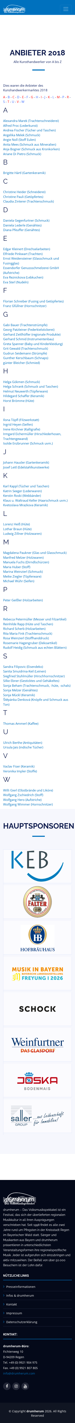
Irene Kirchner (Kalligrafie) (21, 429)
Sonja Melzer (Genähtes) (20, 690)
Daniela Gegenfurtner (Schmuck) (26, 220)
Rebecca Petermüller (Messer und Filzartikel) (34, 619)
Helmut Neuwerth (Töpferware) (25, 391)
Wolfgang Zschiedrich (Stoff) (23, 795)
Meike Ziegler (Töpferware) (22, 576)
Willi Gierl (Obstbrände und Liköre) (28, 790)
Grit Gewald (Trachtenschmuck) (25, 348)
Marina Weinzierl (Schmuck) (23, 571)
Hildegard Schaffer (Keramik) (23, 396)
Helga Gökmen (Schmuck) (21, 382)
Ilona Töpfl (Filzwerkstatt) (21, 420)
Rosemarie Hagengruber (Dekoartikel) (30, 643)
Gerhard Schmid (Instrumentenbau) (28, 339)
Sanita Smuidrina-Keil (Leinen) (24, 671)
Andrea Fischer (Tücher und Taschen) (29, 130)
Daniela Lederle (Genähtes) (22, 225)
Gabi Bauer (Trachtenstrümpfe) (25, 325)
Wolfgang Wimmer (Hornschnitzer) (28, 804)
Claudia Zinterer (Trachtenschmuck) (28, 201)
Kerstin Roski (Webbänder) (22, 495)
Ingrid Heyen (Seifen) (18, 424)
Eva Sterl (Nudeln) (15, 282)
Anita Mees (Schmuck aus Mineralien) (29, 144)
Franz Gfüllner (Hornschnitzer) (24, 306)
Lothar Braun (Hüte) (17, 529)
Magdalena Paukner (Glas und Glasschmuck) (34, 553)
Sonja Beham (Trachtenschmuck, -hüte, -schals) (36, 685)
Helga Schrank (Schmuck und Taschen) (30, 386)
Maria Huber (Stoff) (16, 567)
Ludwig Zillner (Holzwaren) (22, 533)
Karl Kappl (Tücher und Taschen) (26, 486)
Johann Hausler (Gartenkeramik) (26, 462)
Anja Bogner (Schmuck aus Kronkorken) (31, 149)
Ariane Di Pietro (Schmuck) (22, 154)
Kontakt (11, 1304)
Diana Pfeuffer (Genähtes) (21, 230)
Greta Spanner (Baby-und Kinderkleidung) (33, 344)
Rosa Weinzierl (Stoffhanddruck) (26, 638)
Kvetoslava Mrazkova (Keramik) (25, 505)
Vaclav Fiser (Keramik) (18, 766)
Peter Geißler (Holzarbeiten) (23, 600)
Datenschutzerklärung (21, 1322)
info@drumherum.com (19, 1373)
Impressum (14, 1313)
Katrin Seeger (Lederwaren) (22, 491)
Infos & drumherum (20, 1295)
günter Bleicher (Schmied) (21, 363)
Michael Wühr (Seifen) (18, 581)
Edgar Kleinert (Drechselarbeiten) (26, 249)
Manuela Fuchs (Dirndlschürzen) (26, 562)
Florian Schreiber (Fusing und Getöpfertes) (33, 301)
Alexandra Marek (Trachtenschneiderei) (31, 121)
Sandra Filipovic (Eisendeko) (23, 666)
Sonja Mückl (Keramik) (19, 695)
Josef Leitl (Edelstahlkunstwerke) (26, 467)
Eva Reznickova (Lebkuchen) (23, 277)
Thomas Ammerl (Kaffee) (20, 723)
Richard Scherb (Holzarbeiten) (24, 628)
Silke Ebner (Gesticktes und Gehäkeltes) (31, 681)
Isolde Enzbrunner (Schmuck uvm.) (28, 443)
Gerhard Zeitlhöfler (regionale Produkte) (31, 334)
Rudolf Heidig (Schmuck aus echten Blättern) (34, 647)
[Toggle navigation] (66, 9)
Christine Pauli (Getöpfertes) (23, 197)
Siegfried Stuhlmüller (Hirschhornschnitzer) (34, 676)
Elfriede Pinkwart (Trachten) (22, 254)
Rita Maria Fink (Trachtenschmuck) (27, 633)
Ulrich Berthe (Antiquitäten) (22, 742)
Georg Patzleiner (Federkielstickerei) (28, 329)
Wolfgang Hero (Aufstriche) (22, 800)
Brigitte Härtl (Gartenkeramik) (24, 173)
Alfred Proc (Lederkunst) (20, 125)
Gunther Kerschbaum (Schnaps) (25, 358)
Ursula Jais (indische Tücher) (23, 747)
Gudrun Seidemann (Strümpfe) (25, 353)
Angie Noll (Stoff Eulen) (19, 139)
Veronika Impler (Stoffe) (20, 771)
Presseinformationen (20, 1287)
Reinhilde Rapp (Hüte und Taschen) (28, 624)
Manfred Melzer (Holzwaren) (23, 557)
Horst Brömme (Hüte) (18, 401)
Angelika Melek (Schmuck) (21, 135)
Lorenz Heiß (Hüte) (16, 524)
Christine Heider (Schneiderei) (24, 192)
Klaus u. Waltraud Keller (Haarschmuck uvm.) (35, 500)
